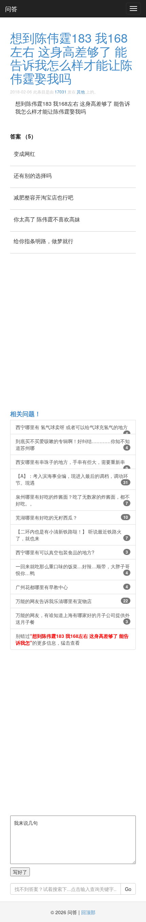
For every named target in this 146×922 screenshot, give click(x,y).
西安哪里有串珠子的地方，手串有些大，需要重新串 (72, 463)
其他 (81, 91)
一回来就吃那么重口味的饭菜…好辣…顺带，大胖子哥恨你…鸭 (73, 569)
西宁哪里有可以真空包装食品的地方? (72, 552)
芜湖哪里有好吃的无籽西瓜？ (72, 517)
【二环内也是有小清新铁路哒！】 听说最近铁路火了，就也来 (72, 535)
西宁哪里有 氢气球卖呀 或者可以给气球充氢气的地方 (72, 429)
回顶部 (88, 912)
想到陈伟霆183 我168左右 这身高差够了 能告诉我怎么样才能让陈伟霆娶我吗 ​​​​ (71, 58)
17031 (61, 91)
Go (128, 889)
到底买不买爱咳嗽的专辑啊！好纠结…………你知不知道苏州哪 (73, 444)
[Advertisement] (73, 331)
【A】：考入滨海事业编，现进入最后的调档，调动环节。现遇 (72, 479)
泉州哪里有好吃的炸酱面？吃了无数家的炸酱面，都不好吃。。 (73, 500)
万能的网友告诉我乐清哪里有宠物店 (72, 601)
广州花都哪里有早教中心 (72, 587)
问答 (11, 8)
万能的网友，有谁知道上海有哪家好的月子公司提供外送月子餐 (73, 618)
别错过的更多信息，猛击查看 (72, 639)
